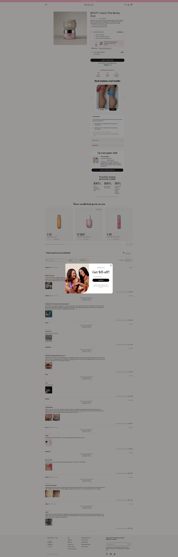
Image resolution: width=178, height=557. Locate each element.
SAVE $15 (100, 280)
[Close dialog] (111, 265)
